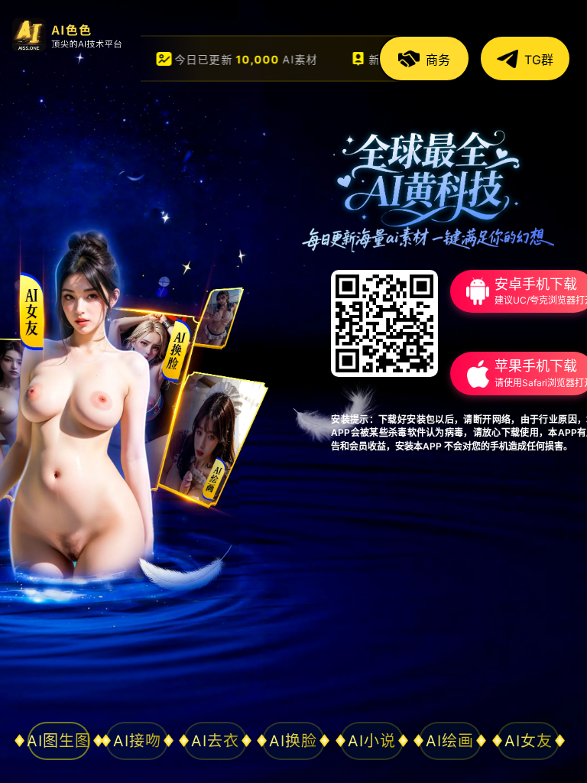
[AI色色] (66, 35)
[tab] (59, 741)
